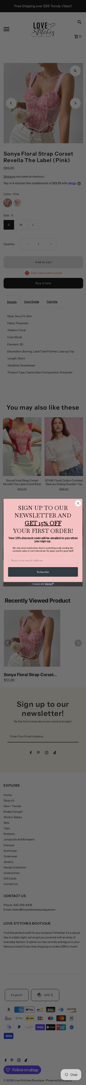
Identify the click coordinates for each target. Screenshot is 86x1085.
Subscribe (43, 572)
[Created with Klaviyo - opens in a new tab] (43, 584)
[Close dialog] (78, 503)
